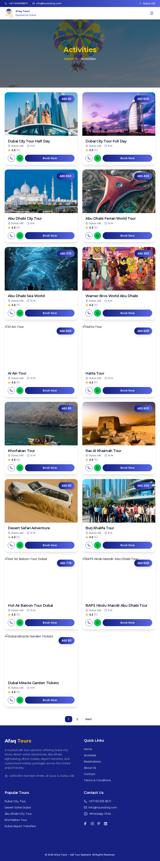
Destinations (92, 762)
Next (88, 719)
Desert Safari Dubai (18, 807)
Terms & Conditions (97, 780)
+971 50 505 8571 (100, 801)
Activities (90, 755)
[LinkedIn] (105, 823)
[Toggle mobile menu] (151, 13)
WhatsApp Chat (100, 814)
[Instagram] (92, 823)
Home (69, 59)
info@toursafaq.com (103, 807)
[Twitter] (99, 823)
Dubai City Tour (15, 801)
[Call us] (11, 158)
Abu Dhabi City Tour (18, 814)
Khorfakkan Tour (16, 820)
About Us (90, 768)
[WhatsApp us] (19, 158)
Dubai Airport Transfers (20, 826)
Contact (89, 774)
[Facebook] (85, 823)
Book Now (50, 158)
